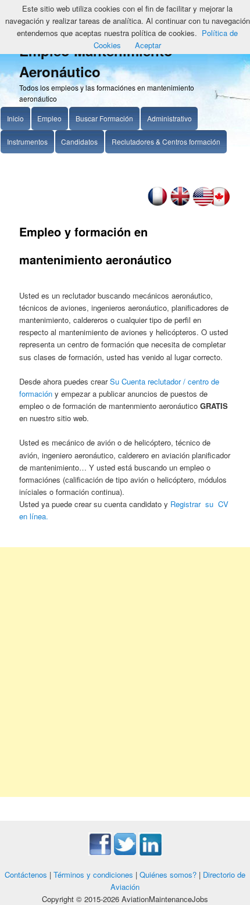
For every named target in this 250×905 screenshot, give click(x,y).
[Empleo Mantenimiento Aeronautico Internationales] (180, 203)
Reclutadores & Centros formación (166, 141)
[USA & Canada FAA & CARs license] (211, 203)
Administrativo (169, 118)
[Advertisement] (125, 672)
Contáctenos (26, 874)
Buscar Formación (104, 118)
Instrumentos (27, 141)
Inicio (15, 118)
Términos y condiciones (93, 874)
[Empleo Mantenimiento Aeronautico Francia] (157, 203)
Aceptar (148, 45)
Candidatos (79, 141)
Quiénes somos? (168, 874)
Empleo (49, 118)
